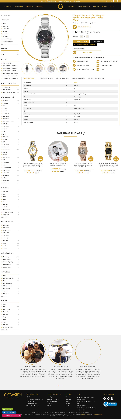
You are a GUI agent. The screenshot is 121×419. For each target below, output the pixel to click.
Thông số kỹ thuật (28, 78)
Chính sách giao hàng (78, 78)
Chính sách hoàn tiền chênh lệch (34, 399)
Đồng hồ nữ (29, 6)
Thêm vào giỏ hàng (80, 41)
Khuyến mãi (71, 6)
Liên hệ (112, 6)
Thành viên (96, 6)
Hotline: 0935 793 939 (12, 415)
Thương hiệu (8, 6)
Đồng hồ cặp (39, 6)
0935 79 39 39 (85, 414)
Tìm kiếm (117, 1)
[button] (58, 385)
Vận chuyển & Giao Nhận (32, 405)
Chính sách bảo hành (62, 78)
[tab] (29, 78)
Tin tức (104, 6)
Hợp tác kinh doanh (52, 401)
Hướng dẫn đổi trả (30, 401)
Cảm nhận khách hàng (52, 399)
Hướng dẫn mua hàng (31, 403)
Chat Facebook (10, 412)
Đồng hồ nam (19, 6)
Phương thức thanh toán (96, 78)
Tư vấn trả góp (96, 41)
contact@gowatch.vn (98, 414)
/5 (37, 173)
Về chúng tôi (50, 397)
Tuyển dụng (50, 403)
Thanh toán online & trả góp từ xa (84, 45)
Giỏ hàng (110, 1)
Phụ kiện (68, 403)
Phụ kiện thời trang (84, 6)
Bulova (75, 82)
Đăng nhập (100, 1)
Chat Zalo (8, 409)
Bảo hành (28, 397)
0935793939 (87, 52)
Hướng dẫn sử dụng (46, 78)
